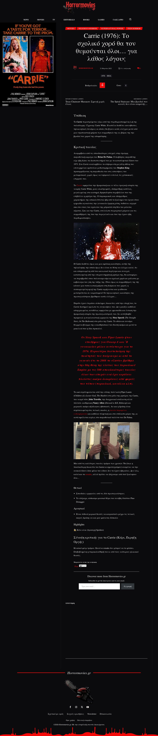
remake (89, 474)
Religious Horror (88, 28)
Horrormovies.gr (86, 68)
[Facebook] (70, 707)
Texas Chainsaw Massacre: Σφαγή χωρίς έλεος (85, 103)
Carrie (79, 185)
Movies (70, 28)
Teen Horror (134, 28)
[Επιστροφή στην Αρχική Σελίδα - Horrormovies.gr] (79, 691)
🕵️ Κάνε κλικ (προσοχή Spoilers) (89, 529)
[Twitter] (82, 707)
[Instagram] (76, 707)
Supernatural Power (112, 28)
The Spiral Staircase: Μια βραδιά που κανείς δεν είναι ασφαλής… (128, 103)
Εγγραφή (128, 586)
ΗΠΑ (109, 76)
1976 (103, 76)
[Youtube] (88, 707)
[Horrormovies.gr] (75, 68)
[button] (130, 19)
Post (76, 566)
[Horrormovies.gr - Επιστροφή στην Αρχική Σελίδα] (79, 8)
